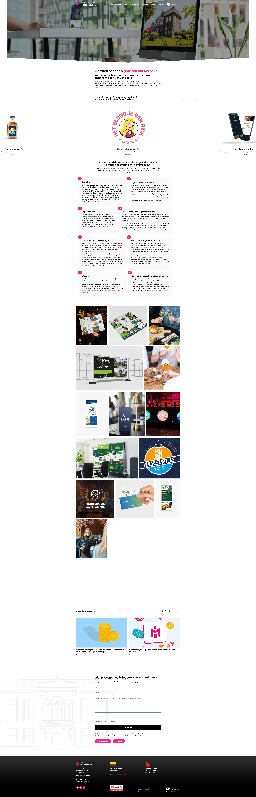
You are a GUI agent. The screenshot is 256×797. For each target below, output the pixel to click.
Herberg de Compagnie (128, 149)
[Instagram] (84, 787)
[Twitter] (80, 787)
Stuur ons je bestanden (144, 791)
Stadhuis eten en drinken (244, 149)
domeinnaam (94, 201)
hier (145, 263)
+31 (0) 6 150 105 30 (82, 772)
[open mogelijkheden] (121, 4)
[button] (195, 99)
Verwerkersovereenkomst (83, 781)
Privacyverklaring (81, 779)
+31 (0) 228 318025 (120, 774)
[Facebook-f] (77, 787)
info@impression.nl (86, 768)
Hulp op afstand (170, 791)
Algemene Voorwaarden (83, 775)
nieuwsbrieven (135, 245)
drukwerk (119, 245)
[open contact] (163, 4)
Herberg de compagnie (12, 149)
